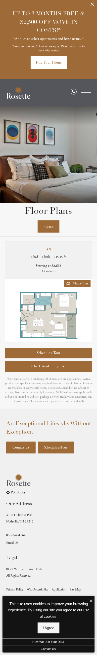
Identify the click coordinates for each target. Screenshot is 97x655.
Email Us (12, 543)
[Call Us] (74, 93)
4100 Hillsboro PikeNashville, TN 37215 (20, 518)
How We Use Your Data (48, 642)
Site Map (75, 589)
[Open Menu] (86, 92)
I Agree (48, 628)
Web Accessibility (37, 589)
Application (59, 589)
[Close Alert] (92, 6)
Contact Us (48, 649)
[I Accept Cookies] (91, 601)
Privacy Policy (14, 589)
